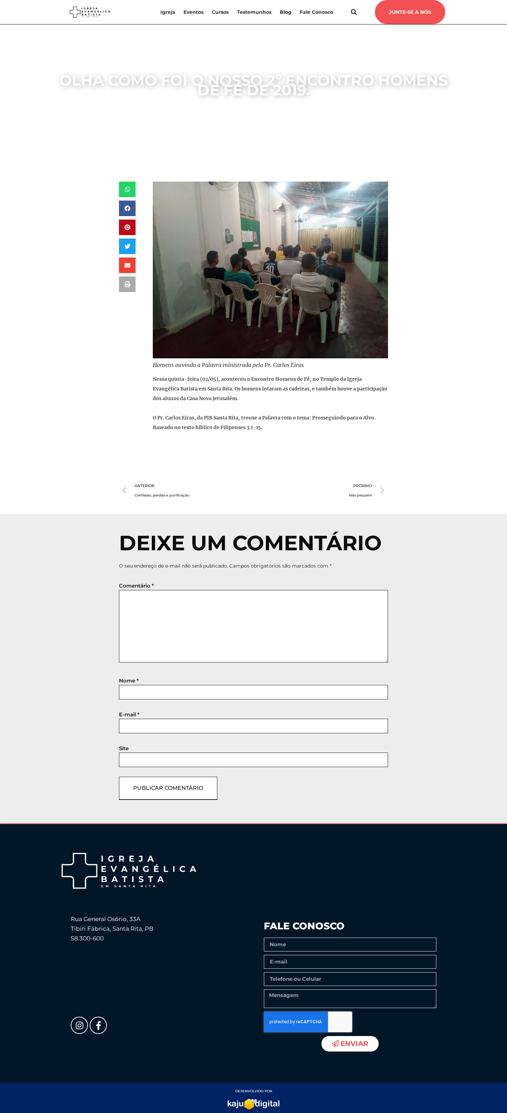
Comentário (136, 585)
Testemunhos (254, 12)
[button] (354, 12)
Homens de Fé (222, 107)
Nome (129, 680)
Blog (285, 12)
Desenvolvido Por (253, 1091)
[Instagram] (79, 1025)
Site (124, 748)
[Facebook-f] (98, 1025)
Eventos (193, 12)
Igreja (167, 12)
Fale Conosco (316, 12)
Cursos (220, 12)
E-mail (129, 714)
